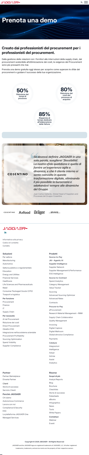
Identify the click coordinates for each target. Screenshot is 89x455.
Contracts (53, 302)
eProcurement (55, 310)
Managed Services (11, 417)
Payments (53, 339)
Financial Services (10, 278)
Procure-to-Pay (56, 306)
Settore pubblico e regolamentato (17, 268)
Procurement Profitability (13, 336)
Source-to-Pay (55, 257)
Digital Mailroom (56, 331)
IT (3, 308)
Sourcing (53, 292)
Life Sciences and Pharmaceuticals (18, 284)
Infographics (54, 403)
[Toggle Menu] (86, 2)
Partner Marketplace (11, 376)
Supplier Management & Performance (65, 270)
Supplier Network (56, 267)
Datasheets (54, 396)
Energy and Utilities (11, 274)
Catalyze (53, 343)
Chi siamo (7, 397)
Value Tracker (55, 288)
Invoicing (53, 325)
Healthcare (7, 281)
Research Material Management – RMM (66, 313)
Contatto (6, 246)
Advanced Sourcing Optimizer (62, 295)
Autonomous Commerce (13, 401)
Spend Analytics (56, 281)
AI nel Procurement (11, 319)
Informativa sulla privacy (13, 240)
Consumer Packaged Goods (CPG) (18, 291)
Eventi (51, 423)
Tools (51, 409)
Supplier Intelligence (58, 264)
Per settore (7, 257)
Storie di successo (10, 387)
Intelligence (54, 349)
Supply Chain (8, 312)
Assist (51, 359)
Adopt (51, 353)
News (51, 406)
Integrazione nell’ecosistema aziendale (19, 332)
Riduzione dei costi (11, 322)
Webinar (52, 420)
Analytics (53, 363)
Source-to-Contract (58, 278)
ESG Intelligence (56, 274)
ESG (4, 411)
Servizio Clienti (9, 390)
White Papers (55, 412)
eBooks (52, 399)
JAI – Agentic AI (56, 260)
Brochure (53, 386)
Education (7, 271)
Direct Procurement (11, 326)
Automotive (8, 264)
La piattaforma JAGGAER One (15, 414)
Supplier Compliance (12, 346)
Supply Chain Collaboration (61, 317)
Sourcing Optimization (12, 339)
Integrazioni (54, 346)
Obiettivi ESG (8, 329)
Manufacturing (9, 260)
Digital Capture (55, 328)
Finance (6, 305)
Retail (5, 288)
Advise (52, 356)
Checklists (53, 389)
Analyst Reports (56, 379)
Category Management (59, 284)
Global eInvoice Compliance (61, 334)
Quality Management (58, 320)
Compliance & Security (12, 408)
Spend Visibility (9, 342)
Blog (51, 383)
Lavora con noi (9, 404)
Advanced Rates (56, 298)
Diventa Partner (9, 379)
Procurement (8, 302)
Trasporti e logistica (11, 294)
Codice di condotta (10, 243)
